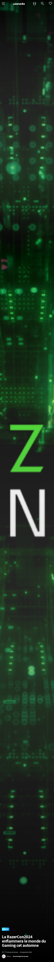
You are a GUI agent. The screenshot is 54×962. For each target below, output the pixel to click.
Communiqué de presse (20, 956)
